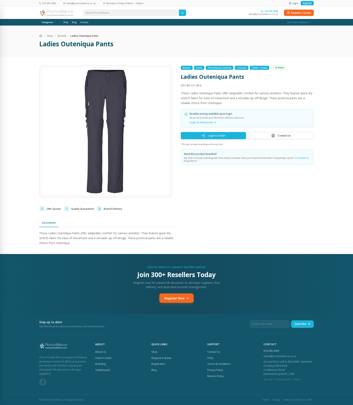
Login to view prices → (203, 122)
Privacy (276, 399)
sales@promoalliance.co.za (263, 14)
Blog (74, 22)
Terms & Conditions (219, 364)
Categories (47, 22)
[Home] (40, 35)
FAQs (210, 358)
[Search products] (182, 13)
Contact (84, 22)
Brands (62, 36)
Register (307, 3)
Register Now (174, 298)
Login (295, 3)
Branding (100, 364)
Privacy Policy (215, 370)
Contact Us (284, 135)
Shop (65, 22)
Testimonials (102, 370)
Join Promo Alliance (297, 22)
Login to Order (216, 135)
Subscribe (300, 324)
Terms (266, 399)
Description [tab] (49, 222)
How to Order (103, 358)
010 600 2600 (271, 351)
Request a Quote (301, 12)
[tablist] (107, 223)
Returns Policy (215, 376)
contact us (303, 157)
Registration (158, 364)
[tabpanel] (107, 238)
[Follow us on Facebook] (42, 382)
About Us (100, 352)
